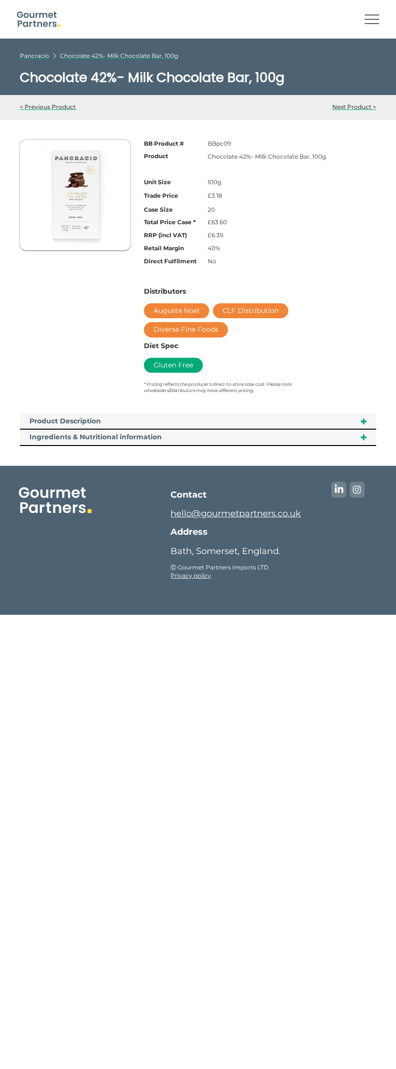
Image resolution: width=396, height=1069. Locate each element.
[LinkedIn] (339, 489)
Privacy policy (190, 575)
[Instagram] (357, 489)
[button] (119, 56)
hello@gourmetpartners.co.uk (235, 513)
